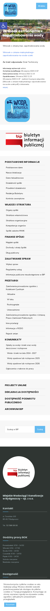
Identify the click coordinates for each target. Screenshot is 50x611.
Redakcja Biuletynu (14, 193)
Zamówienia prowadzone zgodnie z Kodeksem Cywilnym (22, 288)
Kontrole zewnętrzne (15, 198)
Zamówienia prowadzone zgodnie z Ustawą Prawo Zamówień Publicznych (25, 316)
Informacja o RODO (14, 328)
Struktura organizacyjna (16, 220)
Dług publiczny (12, 253)
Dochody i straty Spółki (16, 247)
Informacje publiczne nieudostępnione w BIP (25, 274)
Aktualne (11, 294)
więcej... (6, 87)
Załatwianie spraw (18, 258)
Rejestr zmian (12, 333)
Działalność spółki (14, 183)
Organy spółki (12, 210)
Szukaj (40, 429)
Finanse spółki (14, 237)
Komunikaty (13, 339)
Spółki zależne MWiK (15, 231)
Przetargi (11, 280)
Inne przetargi (12, 323)
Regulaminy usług (14, 269)
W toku (10, 299)
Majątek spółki (12, 242)
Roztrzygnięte (13, 304)
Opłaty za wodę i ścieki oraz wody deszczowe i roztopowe (21, 347)
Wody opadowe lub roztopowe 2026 (23, 363)
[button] (3, 25)
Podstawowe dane (14, 167)
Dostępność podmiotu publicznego (20, 400)
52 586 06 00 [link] (12, 525)
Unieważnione (13, 310)
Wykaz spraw (12, 264)
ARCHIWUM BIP (14, 409)
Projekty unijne (15, 385)
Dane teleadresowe (15, 178)
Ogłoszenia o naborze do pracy (20, 368)
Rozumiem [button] (10, 604)
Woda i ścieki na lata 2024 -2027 (21, 353)
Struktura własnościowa (17, 215)
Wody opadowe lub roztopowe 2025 (23, 358)
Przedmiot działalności (16, 188)
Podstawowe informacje (22, 162)
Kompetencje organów (16, 225)
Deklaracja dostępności (22, 392)
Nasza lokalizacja (13, 172)
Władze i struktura (18, 204)
